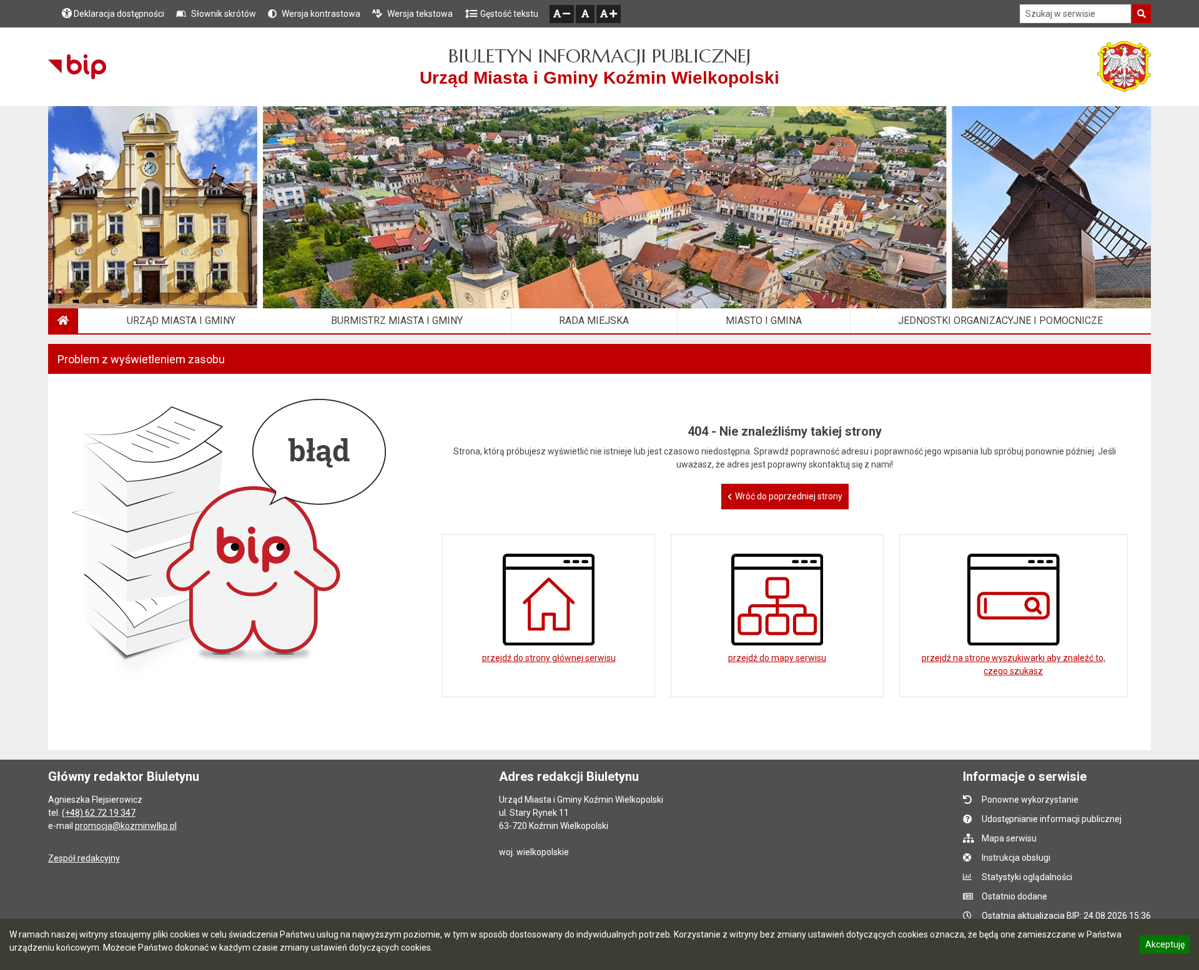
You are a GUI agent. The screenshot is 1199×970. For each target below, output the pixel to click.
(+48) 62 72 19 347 (99, 813)
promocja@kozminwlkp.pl (126, 826)
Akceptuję (1165, 946)
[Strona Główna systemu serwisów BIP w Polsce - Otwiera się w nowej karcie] (77, 66)
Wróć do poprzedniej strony (788, 496)
